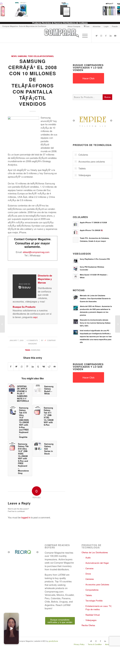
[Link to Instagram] (101, 35)
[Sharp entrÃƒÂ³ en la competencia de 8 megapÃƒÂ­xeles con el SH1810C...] (2, 324)
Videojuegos (91, 620)
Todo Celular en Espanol (41, 56)
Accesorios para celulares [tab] (91, 161)
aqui (35, 317)
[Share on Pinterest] (27, 366)
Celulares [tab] (83, 154)
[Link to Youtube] (115, 35)
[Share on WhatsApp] (21, 366)
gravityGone (53, 641)
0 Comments (32, 340)
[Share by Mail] (54, 366)
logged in (25, 517)
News (14, 56)
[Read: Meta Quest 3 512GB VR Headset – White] (75, 276)
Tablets (88, 595)
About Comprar (74, 26)
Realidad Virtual (92, 614)
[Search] (76, 36)
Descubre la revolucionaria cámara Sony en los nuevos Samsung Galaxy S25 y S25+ (95, 323)
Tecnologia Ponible (93, 600)
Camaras (89, 568)
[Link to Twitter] (96, 35)
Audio (88, 557)
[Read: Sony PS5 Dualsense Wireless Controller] (75, 268)
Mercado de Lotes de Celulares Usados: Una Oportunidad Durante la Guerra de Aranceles (95, 298)
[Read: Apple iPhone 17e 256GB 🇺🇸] (75, 232)
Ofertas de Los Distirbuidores (95, 552)
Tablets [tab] (82, 168)
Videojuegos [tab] (84, 175)
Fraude (115, 26)
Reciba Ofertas (88, 625)
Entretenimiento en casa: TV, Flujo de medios (98, 608)
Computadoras (92, 589)
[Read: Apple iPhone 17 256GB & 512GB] (75, 224)
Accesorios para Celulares (97, 584)
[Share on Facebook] (10, 366)
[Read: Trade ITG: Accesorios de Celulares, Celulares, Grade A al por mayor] (75, 240)
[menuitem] (74, 26)
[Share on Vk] (43, 366)
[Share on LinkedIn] (32, 366)
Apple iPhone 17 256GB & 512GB (93, 222)
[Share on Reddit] (49, 366)
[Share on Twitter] (16, 366)
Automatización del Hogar (97, 562)
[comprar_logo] (60, 36)
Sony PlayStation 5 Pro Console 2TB (95, 259)
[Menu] (83, 36)
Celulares (89, 578)
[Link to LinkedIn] (110, 35)
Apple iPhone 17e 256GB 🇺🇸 (91, 230)
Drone (88, 573)
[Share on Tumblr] (38, 366)
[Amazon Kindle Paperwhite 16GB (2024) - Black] (62, 9)
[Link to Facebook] (106, 35)
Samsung (22, 56)
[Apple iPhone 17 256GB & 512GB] (107, 9)
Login (106, 26)
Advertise (96, 26)
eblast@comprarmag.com (36, 252)
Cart (87, 26)
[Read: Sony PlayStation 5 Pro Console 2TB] (75, 261)
